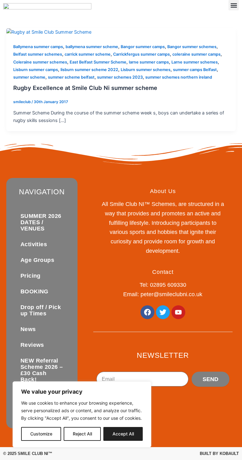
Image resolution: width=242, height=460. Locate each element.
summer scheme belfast (71, 77)
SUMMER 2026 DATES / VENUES (40, 222)
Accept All (123, 433)
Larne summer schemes (194, 62)
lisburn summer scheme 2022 (89, 69)
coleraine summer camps (196, 54)
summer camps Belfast (195, 69)
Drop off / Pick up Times (40, 310)
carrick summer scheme (88, 54)
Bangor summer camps (143, 46)
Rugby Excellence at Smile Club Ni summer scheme (85, 87)
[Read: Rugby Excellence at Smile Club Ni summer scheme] (48, 32)
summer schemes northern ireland (178, 77)
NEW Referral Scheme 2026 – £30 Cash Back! (41, 370)
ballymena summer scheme (92, 46)
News (28, 329)
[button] (233, 5)
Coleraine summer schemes (40, 62)
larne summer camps (149, 62)
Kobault (229, 453)
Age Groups (37, 260)
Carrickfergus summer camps (141, 54)
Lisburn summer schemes (145, 69)
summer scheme (29, 77)
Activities (33, 244)
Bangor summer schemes (191, 46)
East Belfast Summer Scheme (98, 62)
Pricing (30, 276)
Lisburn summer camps (35, 69)
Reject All (82, 433)
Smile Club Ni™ (35, 453)
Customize (41, 433)
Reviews (32, 345)
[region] (82, 414)
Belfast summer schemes (37, 54)
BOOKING (34, 291)
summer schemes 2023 (120, 77)
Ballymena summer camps (38, 46)
